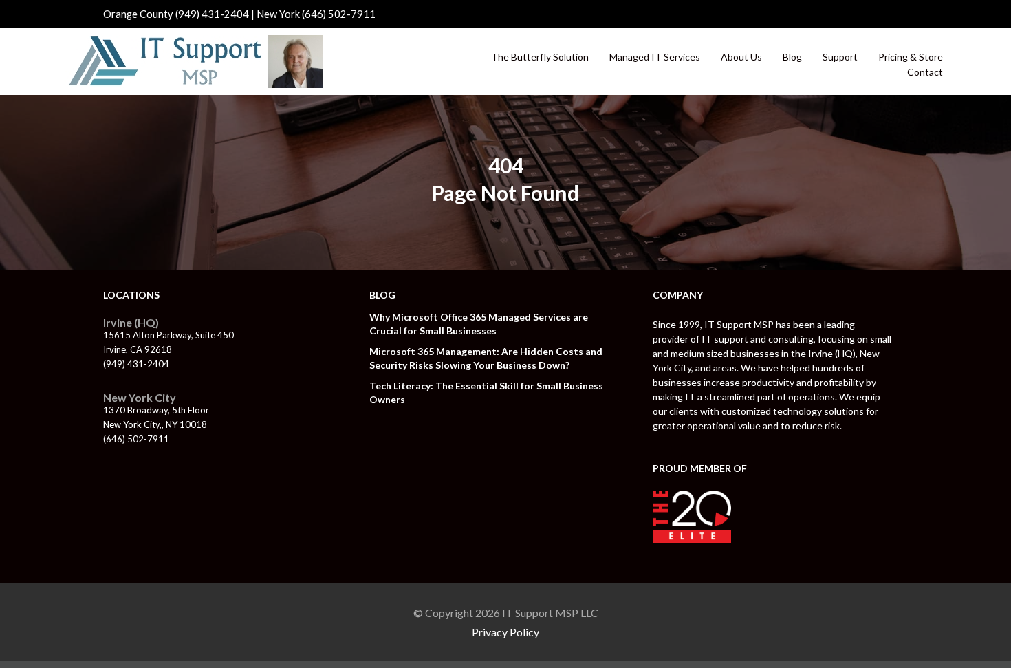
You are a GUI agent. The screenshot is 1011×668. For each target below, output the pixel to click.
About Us (741, 57)
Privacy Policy (505, 631)
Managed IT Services (654, 57)
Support (840, 57)
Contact (925, 72)
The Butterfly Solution (540, 57)
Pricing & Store (910, 57)
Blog (792, 57)
